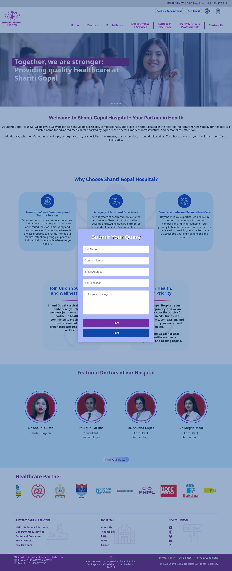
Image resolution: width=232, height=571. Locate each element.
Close (116, 332)
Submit (116, 323)
